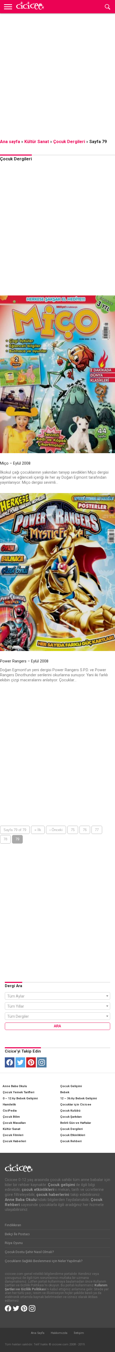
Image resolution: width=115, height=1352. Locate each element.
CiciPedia (10, 1110)
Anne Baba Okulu (15, 1086)
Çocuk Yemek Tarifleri (18, 1092)
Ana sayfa (10, 141)
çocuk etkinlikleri (38, 1189)
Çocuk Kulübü (70, 1110)
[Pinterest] (31, 1062)
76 (85, 830)
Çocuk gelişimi (61, 1185)
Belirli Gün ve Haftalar (75, 1123)
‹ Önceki (56, 830)
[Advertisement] (57, 76)
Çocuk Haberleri (14, 1141)
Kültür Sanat (36, 141)
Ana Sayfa (37, 1333)
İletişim (79, 1333)
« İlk (37, 830)
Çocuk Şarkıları (71, 1117)
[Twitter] (20, 1062)
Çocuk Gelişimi (71, 1086)
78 (5, 839)
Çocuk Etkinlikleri (72, 1135)
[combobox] (57, 996)
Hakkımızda (59, 1333)
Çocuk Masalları (14, 1123)
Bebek (64, 1092)
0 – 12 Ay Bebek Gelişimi (20, 1098)
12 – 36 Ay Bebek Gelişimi (78, 1098)
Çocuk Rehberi (71, 1141)
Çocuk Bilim (11, 1117)
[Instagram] (42, 1062)
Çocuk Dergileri (69, 141)
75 (73, 830)
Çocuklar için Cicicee (75, 1104)
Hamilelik (9, 1104)
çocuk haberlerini (52, 1194)
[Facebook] (9, 1062)
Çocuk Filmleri (13, 1135)
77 (97, 830)
